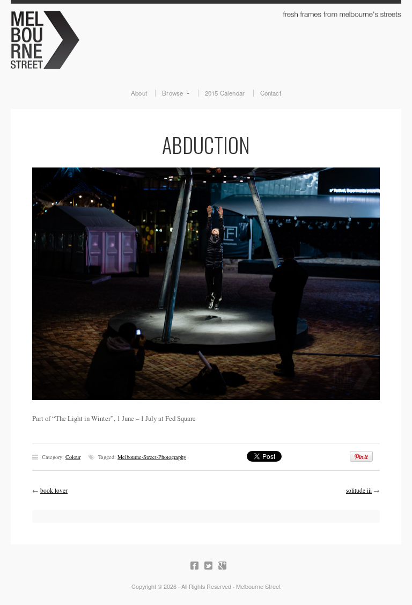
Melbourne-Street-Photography (151, 457)
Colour (72, 457)
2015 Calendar (225, 93)
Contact (270, 93)
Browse (169, 93)
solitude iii (359, 490)
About (139, 93)
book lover (54, 490)
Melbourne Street (206, 38)
